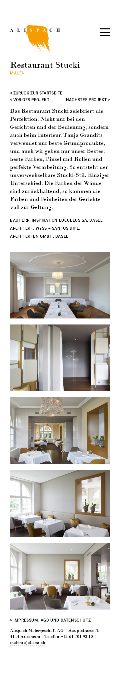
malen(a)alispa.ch (27, 643)
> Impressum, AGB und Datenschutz (50, 620)
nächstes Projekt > (88, 99)
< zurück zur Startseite (36, 92)
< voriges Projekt (29, 99)
